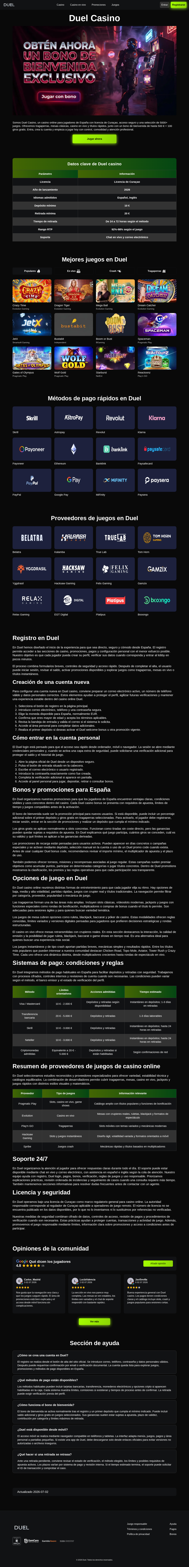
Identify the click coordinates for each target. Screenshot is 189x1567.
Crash (113, 271)
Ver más (94, 1321)
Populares (30, 271)
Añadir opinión (158, 1263)
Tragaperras (154, 271)
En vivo (71, 271)
